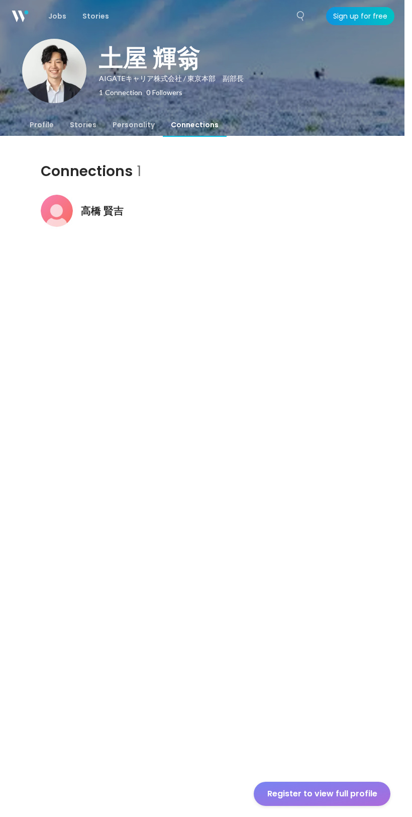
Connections (195, 125)
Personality (134, 125)
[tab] (42, 125)
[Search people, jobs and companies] (301, 16)
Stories (83, 125)
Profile (42, 125)
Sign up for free (360, 16)
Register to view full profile (322, 793)
